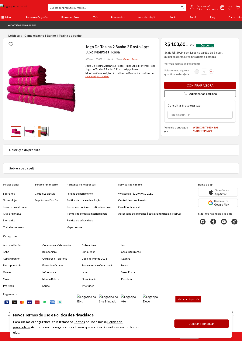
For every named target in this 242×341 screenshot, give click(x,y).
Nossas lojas (10, 200)
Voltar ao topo (186, 299)
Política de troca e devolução (84, 200)
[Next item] (75, 131)
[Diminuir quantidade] (197, 71)
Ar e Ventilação (147, 17)
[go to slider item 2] (43, 131)
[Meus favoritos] (230, 8)
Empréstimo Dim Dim (47, 200)
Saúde (46, 285)
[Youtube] (223, 221)
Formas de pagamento (80, 193)
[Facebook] (213, 221)
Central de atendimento (132, 200)
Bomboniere (49, 251)
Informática (49, 272)
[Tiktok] (234, 221)
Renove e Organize (37, 17)
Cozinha (125, 258)
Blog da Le (9, 220)
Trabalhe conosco (13, 227)
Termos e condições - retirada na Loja (89, 207)
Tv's (95, 17)
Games (7, 272)
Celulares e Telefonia (54, 258)
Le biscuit (15, 35)
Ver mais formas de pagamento (182, 63)
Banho (51, 35)
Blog (212, 17)
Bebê (6, 251)
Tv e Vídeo (88, 285)
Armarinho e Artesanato (56, 245)
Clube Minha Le (12, 213)
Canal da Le (235, 17)
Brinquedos (118, 17)
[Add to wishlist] (11, 44)
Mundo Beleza (50, 279)
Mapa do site (74, 227)
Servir (193, 17)
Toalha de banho (70, 35)
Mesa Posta (128, 272)
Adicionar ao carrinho (203, 93)
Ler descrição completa (97, 76)
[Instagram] (202, 221)
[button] (19, 25)
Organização (89, 279)
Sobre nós (9, 193)
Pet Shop (8, 285)
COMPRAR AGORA (200, 85)
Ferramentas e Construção (97, 265)
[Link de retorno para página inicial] (22, 7)
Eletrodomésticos (52, 265)
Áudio (172, 17)
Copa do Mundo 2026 (94, 258)
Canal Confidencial (129, 207)
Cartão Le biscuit (45, 193)
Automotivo (89, 245)
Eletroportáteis (70, 17)
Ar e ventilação (12, 245)
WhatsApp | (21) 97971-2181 (135, 193)
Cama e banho (34, 35)
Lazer (85, 272)
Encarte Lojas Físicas (15, 207)
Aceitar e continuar (201, 323)
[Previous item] (7, 131)
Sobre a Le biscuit (21, 168)
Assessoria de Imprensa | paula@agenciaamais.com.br (149, 213)
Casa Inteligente (131, 251)
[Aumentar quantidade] (211, 71)
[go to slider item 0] (16, 131)
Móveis (7, 279)
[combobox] (113, 7)
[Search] (182, 7)
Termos (79, 322)
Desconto (207, 45)
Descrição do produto (24, 150)
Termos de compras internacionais (87, 213)
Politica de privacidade (80, 220)
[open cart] (237, 7)
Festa (124, 265)
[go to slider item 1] (29, 131)
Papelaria (126, 279)
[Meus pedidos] (222, 8)
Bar (123, 245)
